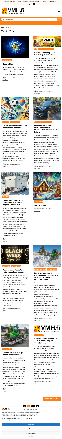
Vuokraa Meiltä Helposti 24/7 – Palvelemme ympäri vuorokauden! (46, 340)
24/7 (35, 49)
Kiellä (31, 429)
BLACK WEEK (6, 266)
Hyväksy (31, 424)
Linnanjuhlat (8, 64)
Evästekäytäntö (26, 437)
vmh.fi (40, 49)
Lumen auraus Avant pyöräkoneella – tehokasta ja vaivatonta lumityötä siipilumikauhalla (46, 276)
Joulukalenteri (38, 201)
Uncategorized (7, 60)
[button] (59, 409)
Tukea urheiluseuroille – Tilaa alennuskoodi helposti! (15, 126)
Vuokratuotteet (48, 49)
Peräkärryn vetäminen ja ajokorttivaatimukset (13, 353)
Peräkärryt (6, 196)
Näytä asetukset (31, 433)
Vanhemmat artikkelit (51, 398)
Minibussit (5, 122)
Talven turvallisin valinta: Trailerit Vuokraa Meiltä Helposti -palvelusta (13, 202)
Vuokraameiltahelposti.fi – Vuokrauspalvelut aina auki (45, 54)
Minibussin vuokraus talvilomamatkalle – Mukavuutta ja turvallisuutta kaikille (46, 128)
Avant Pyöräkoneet (40, 269)
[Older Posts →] (37, 406)
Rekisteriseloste (35, 437)
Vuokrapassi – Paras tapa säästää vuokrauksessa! (13, 271)
